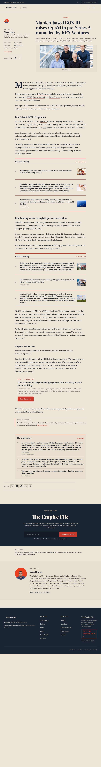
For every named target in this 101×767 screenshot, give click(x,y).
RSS (92, 641)
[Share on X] (11, 58)
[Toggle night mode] (78, 2)
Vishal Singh (9, 32)
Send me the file (68, 534)
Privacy (73, 649)
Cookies (88, 649)
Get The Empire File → (89, 633)
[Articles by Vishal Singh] (8, 22)
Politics (42, 624)
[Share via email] (26, 486)
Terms (80, 649)
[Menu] (94, 8)
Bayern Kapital (39, 97)
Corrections (65, 631)
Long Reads (44, 635)
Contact (63, 635)
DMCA (95, 649)
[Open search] (88, 7)
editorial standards (20, 554)
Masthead (64, 624)
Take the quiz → (25, 399)
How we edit (8, 52)
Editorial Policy (66, 628)
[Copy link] (19, 58)
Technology (44, 620)
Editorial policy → (42, 425)
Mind (42, 628)
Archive (43, 638)
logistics (43, 121)
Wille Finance (54, 97)
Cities (42, 631)
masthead (32, 554)
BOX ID (39, 82)
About (63, 620)
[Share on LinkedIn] (15, 58)
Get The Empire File (89, 2)
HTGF (29, 97)
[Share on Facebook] (21, 486)
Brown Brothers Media (11, 625)
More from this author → (40, 592)
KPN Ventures (43, 94)
